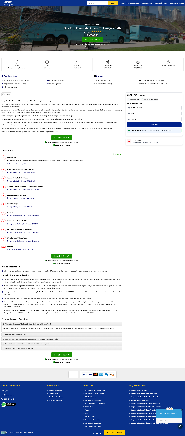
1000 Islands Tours (55, 400)
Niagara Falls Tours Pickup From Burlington (146, 420)
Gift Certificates (90, 397)
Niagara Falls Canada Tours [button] (129, 3)
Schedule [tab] (7, 94)
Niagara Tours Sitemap (93, 423)
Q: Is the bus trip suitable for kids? (14, 334)
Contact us (89, 407)
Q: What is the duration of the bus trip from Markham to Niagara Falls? (27, 324)
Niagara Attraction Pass (93, 426)
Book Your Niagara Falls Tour (95, 390)
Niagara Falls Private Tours (140, 400)
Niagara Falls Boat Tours (139, 390)
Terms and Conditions (92, 420)
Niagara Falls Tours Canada (94, 394)
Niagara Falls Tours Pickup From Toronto (145, 397)
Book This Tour (91, 39)
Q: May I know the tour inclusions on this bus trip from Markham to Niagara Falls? (31, 339)
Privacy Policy (90, 416)
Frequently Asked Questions (95, 403)
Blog (86, 413)
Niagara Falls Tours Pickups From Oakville (145, 410)
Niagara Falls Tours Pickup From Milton (144, 413)
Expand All (117, 154)
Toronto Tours (147, 3)
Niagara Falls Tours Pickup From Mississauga (146, 407)
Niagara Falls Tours (55, 390)
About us (88, 410)
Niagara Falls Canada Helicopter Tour (144, 394)
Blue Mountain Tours (177, 3)
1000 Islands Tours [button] (160, 3)
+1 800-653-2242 (8, 399)
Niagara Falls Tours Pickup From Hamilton (145, 416)
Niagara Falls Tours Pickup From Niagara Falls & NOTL (149, 423)
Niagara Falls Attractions (93, 400)
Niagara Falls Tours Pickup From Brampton (145, 403)
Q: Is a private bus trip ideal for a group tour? (18, 348)
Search (113, 3)
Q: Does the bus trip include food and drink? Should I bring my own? (26, 344)
